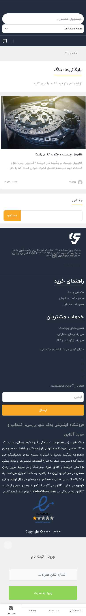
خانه (74, 54)
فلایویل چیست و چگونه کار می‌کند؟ (58, 155)
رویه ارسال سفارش (69, 334)
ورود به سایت (43, 593)
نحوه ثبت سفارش (70, 298)
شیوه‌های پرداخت (70, 328)
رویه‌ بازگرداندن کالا (69, 340)
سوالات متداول (72, 305)
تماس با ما (75, 292)
